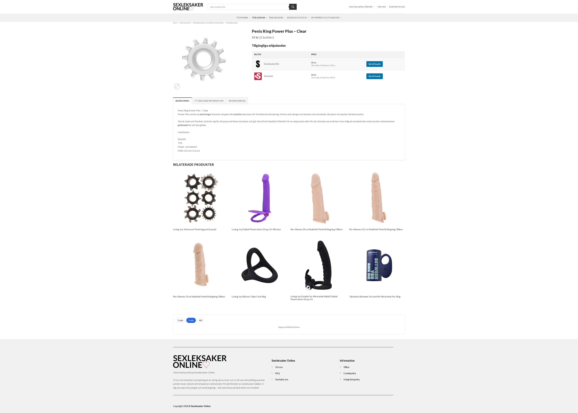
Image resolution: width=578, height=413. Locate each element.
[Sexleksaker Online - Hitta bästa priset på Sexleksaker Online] (188, 7)
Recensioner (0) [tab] (237, 101)
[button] (177, 86)
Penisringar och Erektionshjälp (208, 23)
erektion (237, 114)
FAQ (277, 373)
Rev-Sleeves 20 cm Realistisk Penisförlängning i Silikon (316, 229)
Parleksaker (276, 17)
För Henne (242, 17)
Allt (200, 320)
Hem (175, 23)
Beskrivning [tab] (182, 101)
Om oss (382, 7)
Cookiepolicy (349, 373)
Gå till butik (375, 64)
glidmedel (183, 125)
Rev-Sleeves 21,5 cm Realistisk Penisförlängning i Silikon (376, 229)
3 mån (191, 320)
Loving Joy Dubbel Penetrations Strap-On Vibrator (256, 229)
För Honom (258, 17)
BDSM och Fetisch (297, 17)
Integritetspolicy (351, 379)
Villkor (346, 367)
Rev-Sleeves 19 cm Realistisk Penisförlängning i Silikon (199, 296)
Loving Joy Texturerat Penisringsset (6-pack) (194, 229)
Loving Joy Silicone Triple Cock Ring (249, 296)
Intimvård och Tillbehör (325, 17)
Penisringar (232, 23)
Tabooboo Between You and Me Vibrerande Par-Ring (374, 296)
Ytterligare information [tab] (209, 101)
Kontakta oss (397, 7)
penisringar (205, 114)
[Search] (293, 7)
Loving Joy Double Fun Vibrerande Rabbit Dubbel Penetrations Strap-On (314, 298)
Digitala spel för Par (360, 7)
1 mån (180, 320)
